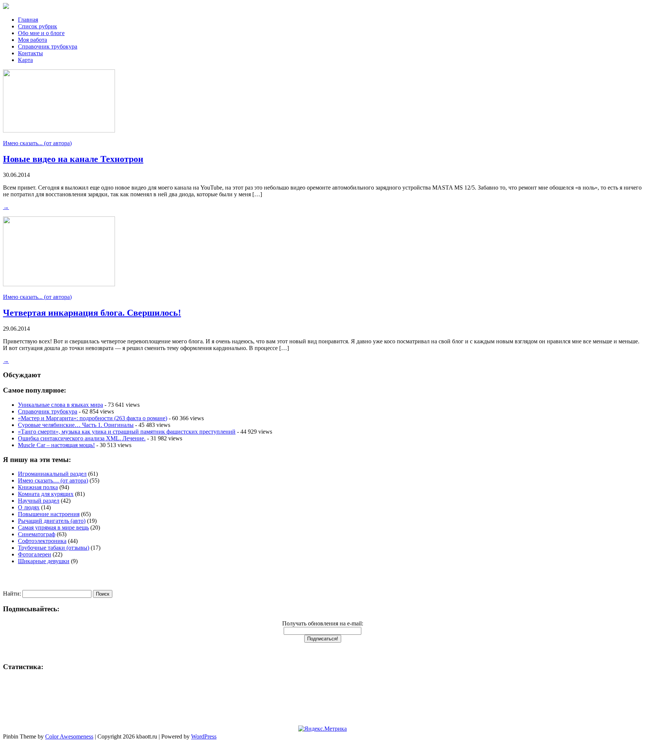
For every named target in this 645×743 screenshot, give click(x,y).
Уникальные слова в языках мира (60, 405)
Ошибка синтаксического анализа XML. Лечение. (82, 438)
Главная (28, 19)
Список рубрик (37, 26)
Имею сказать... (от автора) (37, 143)
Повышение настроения (49, 514)
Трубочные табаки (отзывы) (53, 547)
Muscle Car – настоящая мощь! (56, 445)
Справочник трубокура (47, 46)
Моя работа (32, 40)
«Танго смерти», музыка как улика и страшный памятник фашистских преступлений (127, 431)
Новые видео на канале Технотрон (73, 159)
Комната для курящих (46, 494)
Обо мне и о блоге (41, 33)
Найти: (12, 593)
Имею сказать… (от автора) (53, 480)
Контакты (30, 53)
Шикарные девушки (43, 561)
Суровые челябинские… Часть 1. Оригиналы (76, 425)
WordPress (203, 736)
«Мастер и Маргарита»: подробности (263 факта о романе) (92, 418)
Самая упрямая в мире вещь (53, 527)
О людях (29, 507)
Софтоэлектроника (42, 541)
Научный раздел (38, 500)
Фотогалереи (34, 554)
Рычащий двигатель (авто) (51, 521)
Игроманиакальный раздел (52, 474)
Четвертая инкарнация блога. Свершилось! (92, 313)
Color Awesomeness (69, 736)
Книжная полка (38, 487)
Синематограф (36, 534)
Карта (25, 60)
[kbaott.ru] (322, 6)
